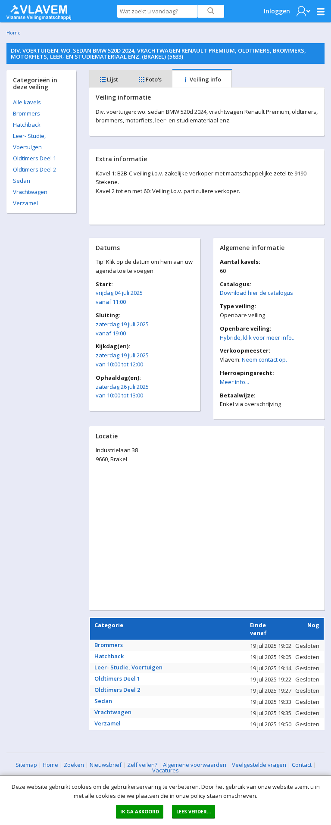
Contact (302, 765)
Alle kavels (27, 102)
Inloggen (277, 11)
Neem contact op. (264, 359)
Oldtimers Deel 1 (34, 158)
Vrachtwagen (30, 192)
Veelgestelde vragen (259, 765)
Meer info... (234, 382)
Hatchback (27, 124)
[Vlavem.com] (38, 10)
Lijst (112, 79)
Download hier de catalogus (256, 293)
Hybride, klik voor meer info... (258, 337)
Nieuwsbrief (106, 765)
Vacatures (165, 770)
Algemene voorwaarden (194, 765)
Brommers (26, 113)
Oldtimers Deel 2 (34, 169)
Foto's (153, 79)
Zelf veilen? (142, 765)
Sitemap (26, 765)
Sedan (21, 180)
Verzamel (25, 203)
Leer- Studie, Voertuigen (128, 667)
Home (13, 32)
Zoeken (74, 765)
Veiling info (204, 79)
